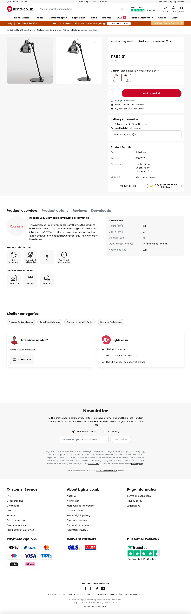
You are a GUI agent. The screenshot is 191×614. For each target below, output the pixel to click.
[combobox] (82, 9)
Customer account (17, 525)
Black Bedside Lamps (50, 322)
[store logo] (20, 9)
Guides (84, 530)
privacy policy (137, 463)
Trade (70, 515)
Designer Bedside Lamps (21, 322)
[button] (96, 43)
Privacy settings (53, 594)
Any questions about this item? (166, 186)
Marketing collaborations (81, 505)
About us (71, 496)
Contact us (13, 505)
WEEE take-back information (132, 594)
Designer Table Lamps (111, 322)
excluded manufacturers (106, 471)
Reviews (80, 210)
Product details (55, 210)
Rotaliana (140, 152)
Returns (11, 515)
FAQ (9, 496)
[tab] (22, 210)
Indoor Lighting (28, 30)
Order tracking (15, 500)
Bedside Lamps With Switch (80, 322)
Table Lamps (42, 30)
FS (119, 23)
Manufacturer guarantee (20, 530)
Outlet (162, 17)
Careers (71, 525)
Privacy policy (134, 500)
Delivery (11, 510)
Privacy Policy (100, 594)
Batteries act (113, 594)
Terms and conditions (139, 496)
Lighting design (83, 515)
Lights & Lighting (14, 30)
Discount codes (75, 510)
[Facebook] (87, 588)
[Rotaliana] (17, 226)
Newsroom (83, 525)
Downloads (101, 210)
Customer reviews (77, 520)
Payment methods (17, 520)
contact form (93, 463)
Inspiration (72, 530)
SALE (119, 17)
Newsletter (73, 500)
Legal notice (133, 505)
